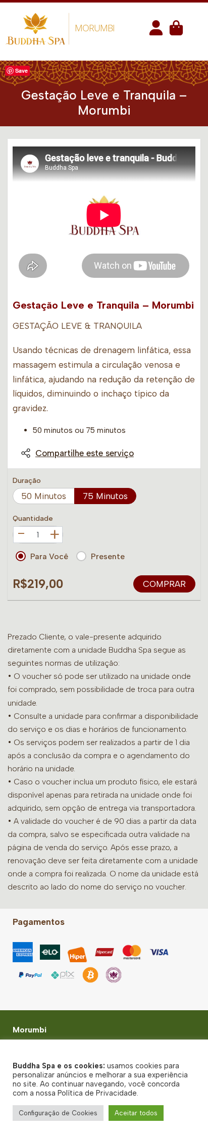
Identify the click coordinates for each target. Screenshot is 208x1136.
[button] (156, 31)
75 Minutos (105, 496)
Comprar (164, 584)
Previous (24, 215)
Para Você (49, 556)
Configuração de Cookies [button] (58, 1113)
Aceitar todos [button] (136, 1113)
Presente (108, 556)
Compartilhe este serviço (84, 453)
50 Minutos (43, 496)
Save (21, 70)
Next (184, 215)
